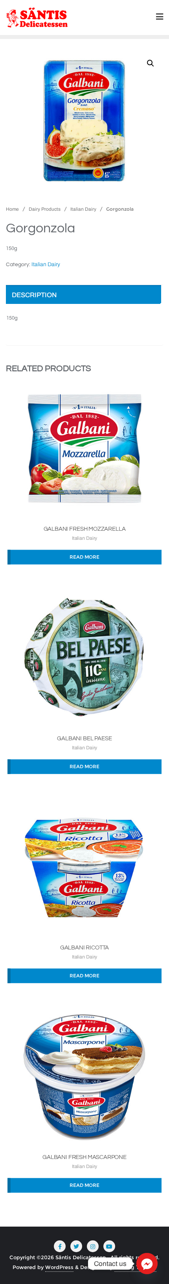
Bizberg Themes (135, 1267)
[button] (150, 63)
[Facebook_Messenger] (147, 1263)
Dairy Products (45, 209)
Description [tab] (34, 295)
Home (12, 209)
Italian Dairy (83, 209)
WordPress (59, 1267)
